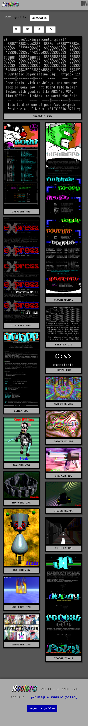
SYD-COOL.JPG (63, 404)
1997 (8, 17)
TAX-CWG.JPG (21, 465)
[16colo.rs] (10, 5)
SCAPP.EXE (64, 370)
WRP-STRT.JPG (21, 644)
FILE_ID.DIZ (63, 344)
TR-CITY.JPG (63, 548)
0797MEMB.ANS (63, 299)
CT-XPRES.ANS (21, 325)
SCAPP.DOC (21, 410)
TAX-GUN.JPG (63, 475)
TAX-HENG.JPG (21, 502)
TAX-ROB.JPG (21, 570)
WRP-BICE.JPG (21, 607)
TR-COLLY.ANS (63, 658)
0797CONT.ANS (21, 211)
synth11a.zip (42, 116)
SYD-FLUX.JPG (63, 441)
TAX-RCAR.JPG (63, 510)
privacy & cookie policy (54, 697)
